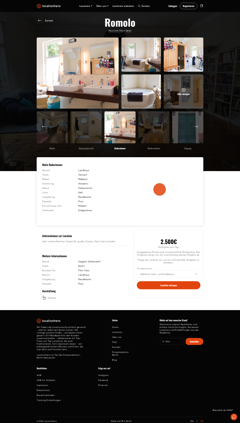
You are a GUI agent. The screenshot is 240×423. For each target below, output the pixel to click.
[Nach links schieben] (44, 126)
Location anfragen (168, 285)
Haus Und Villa (116, 30)
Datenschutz (43, 390)
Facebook (103, 380)
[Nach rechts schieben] (196, 126)
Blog (114, 360)
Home (115, 327)
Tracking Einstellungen (49, 400)
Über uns (117, 337)
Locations (117, 332)
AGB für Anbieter (46, 380)
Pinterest (103, 385)
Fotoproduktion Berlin (120, 353)
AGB (39, 375)
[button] (86, 6)
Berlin (129, 30)
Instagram (103, 375)
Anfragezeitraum (144, 268)
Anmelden (194, 341)
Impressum (42, 385)
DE (201, 421)
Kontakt (116, 347)
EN (191, 421)
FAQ (114, 342)
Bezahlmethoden (46, 395)
